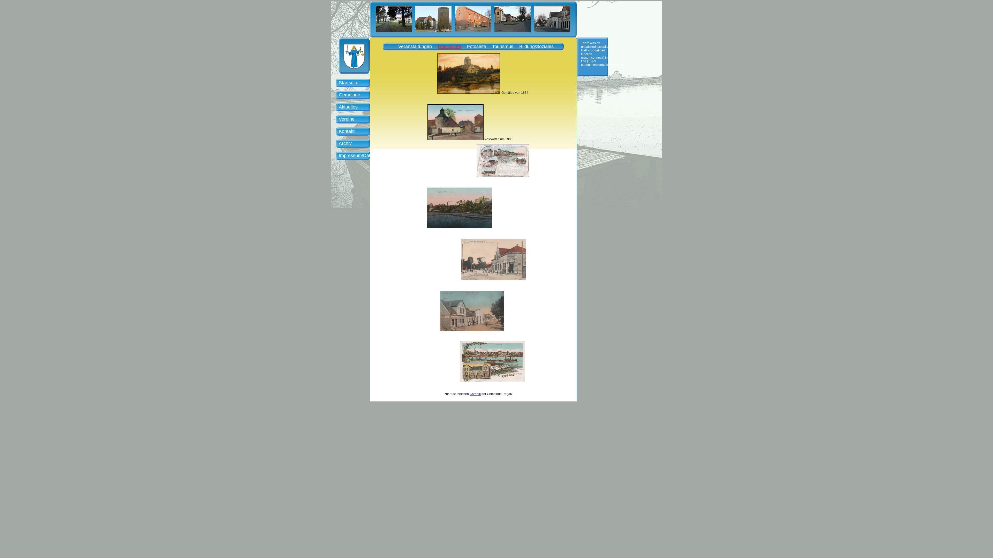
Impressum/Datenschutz (364, 155)
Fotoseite (476, 46)
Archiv (345, 143)
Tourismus (502, 46)
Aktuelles (348, 107)
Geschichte (449, 46)
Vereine (347, 119)
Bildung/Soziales (536, 46)
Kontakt (347, 131)
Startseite (348, 82)
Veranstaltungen (415, 46)
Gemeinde (349, 94)
